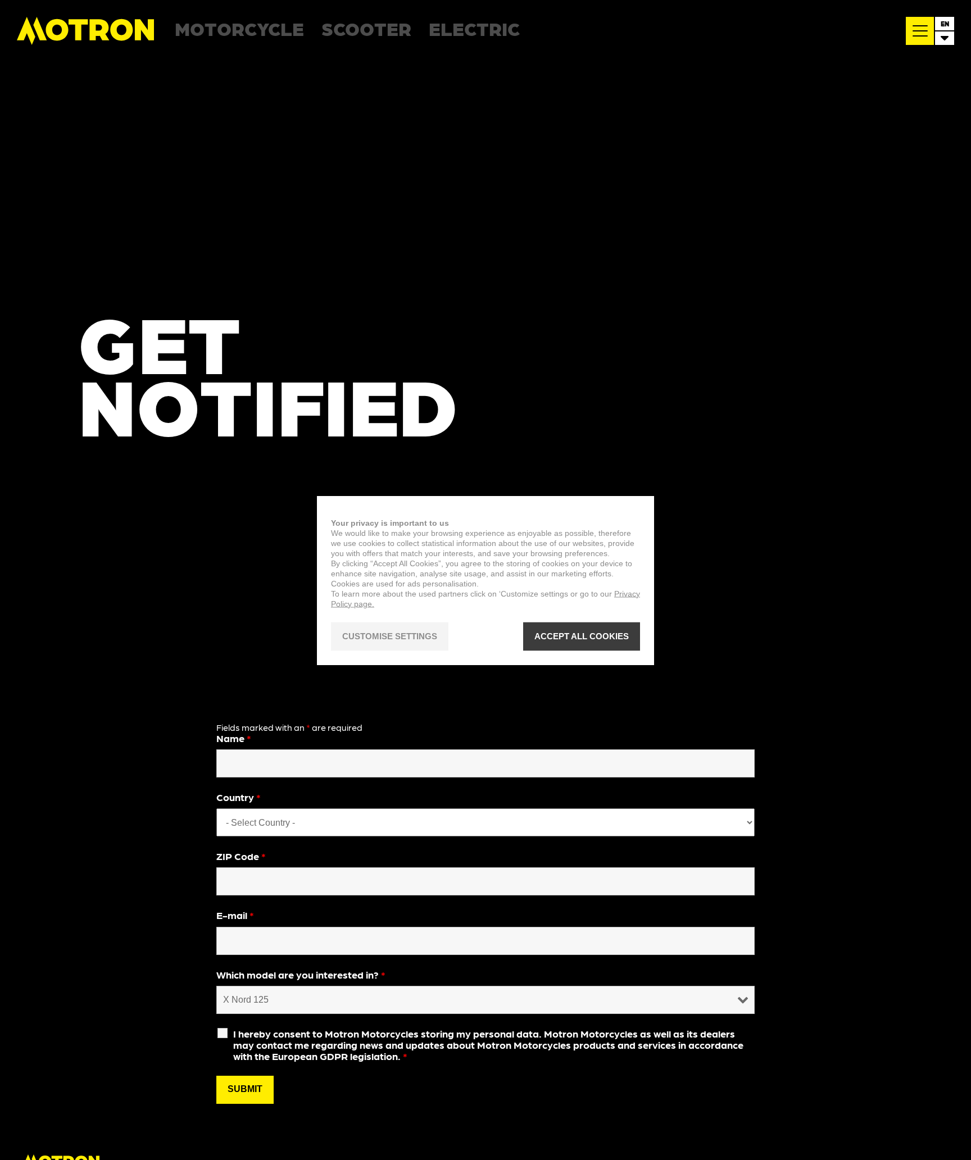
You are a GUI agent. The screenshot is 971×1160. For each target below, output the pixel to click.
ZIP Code (241, 856)
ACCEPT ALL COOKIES (581, 636)
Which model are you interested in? (300, 974)
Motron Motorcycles (86, 31)
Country (238, 797)
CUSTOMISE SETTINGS (389, 636)
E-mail (235, 915)
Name (233, 738)
